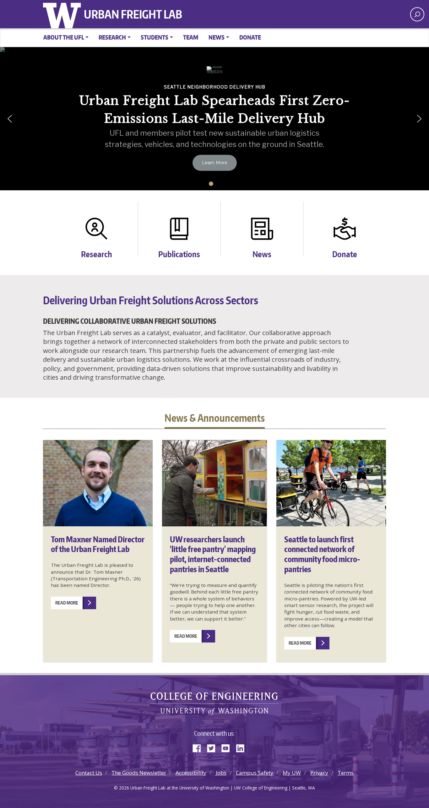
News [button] (217, 37)
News (262, 252)
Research (96, 252)
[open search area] (417, 14)
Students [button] (154, 37)
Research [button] (112, 37)
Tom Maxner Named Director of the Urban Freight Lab (97, 544)
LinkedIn (242, 747)
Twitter (213, 747)
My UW (292, 772)
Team (190, 37)
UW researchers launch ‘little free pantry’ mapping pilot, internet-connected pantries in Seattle (213, 554)
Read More (66, 602)
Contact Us (88, 772)
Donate (250, 37)
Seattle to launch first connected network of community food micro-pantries (322, 554)
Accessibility (191, 772)
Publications (179, 252)
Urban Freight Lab (133, 14)
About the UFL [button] (63, 37)
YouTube (228, 747)
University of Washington (63, 14)
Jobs (221, 772)
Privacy (319, 772)
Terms (346, 772)
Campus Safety (254, 772)
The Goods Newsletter (138, 772)
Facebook (199, 747)
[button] (10, 119)
